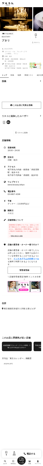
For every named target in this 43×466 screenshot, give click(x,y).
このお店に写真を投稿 (22, 105)
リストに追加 (22, 133)
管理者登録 (24, 270)
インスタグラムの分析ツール (26, 259)
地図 (19, 75)
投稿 (12, 75)
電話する (30, 454)
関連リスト (29, 75)
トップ (4, 75)
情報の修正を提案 (17, 236)
